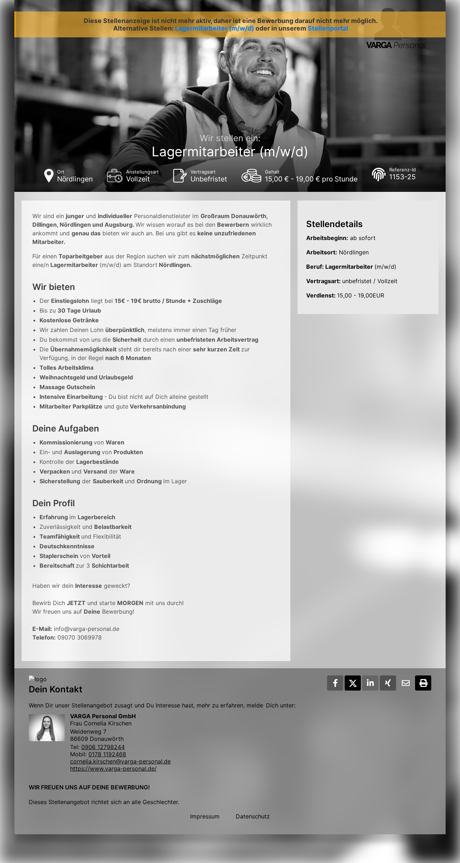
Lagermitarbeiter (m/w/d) (214, 28)
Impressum (205, 816)
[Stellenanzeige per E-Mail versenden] (405, 683)
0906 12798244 (103, 747)
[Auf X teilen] (353, 683)
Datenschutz (253, 816)
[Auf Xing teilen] (388, 683)
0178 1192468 (107, 754)
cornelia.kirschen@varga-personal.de (120, 761)
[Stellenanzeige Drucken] (423, 683)
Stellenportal (328, 28)
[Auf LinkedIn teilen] (370, 683)
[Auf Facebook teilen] (335, 683)
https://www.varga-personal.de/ (113, 768)
